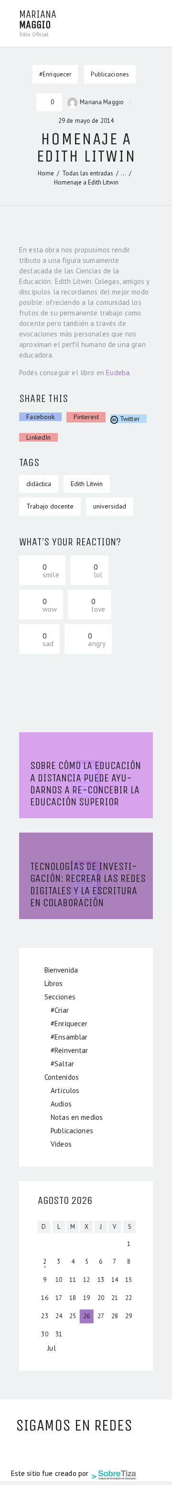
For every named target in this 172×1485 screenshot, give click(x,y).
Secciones (59, 996)
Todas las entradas (87, 173)
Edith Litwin (87, 483)
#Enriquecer (69, 1023)
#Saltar (62, 1063)
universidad (109, 506)
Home (46, 173)
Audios (61, 1103)
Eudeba (117, 372)
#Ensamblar (69, 1036)
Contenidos (61, 1077)
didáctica (38, 483)
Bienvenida (61, 970)
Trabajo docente (50, 506)
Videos (61, 1144)
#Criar (60, 1010)
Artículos (65, 1090)
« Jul (49, 1348)
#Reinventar (69, 1050)
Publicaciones (110, 74)
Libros (53, 983)
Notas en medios (77, 1117)
